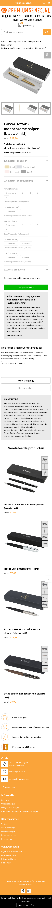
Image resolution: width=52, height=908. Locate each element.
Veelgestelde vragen (10, 807)
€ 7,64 (10, 512)
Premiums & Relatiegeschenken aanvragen (19, 811)
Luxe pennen (6, 45)
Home (4, 41)
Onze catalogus (8, 803)
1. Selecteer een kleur (15, 160)
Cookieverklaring (8, 855)
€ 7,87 (10, 573)
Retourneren (6, 839)
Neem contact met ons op (13, 363)
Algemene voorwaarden (11, 851)
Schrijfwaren (33, 41)
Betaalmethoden (8, 835)
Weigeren (34, 905)
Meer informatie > (14, 335)
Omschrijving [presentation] (26, 380)
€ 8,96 (10, 701)
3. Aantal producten (14, 269)
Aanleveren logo (8, 827)
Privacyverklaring (8, 859)
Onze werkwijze (8, 831)
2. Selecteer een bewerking (18, 180)
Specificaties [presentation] (25, 388)
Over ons (5, 800)
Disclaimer (5, 862)
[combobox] (22, 32)
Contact (4, 824)
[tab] (26, 380)
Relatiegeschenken (17, 41)
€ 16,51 (10, 637)
